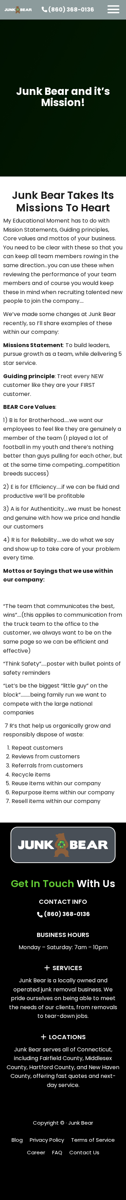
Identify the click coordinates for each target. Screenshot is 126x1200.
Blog (17, 1139)
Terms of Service (93, 1139)
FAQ (57, 1152)
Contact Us (84, 1152)
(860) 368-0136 (70, 10)
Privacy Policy (47, 1139)
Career (36, 1152)
